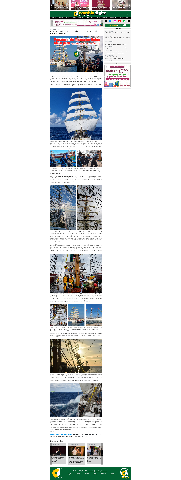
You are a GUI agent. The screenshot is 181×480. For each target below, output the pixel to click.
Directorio (87, 473)
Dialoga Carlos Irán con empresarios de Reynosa (117, 48)
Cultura (97, 17)
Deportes (81, 17)
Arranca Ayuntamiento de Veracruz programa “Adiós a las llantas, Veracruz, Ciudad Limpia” (94, 459)
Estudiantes (89, 17)
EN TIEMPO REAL (117, 28)
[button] (51, 5)
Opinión (60, 17)
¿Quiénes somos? (78, 474)
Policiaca (73, 17)
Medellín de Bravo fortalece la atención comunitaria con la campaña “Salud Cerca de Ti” (58, 460)
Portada (53, 17)
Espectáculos (113, 17)
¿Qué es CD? (69, 474)
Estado (67, 17)
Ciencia (121, 17)
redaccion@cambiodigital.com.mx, (98, 471)
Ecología (104, 17)
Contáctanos (103, 473)
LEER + (117, 63)
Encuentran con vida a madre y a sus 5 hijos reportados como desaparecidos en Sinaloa (76, 459)
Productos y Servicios (95, 474)
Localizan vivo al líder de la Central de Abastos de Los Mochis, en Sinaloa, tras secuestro (117, 57)
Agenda (127, 17)
